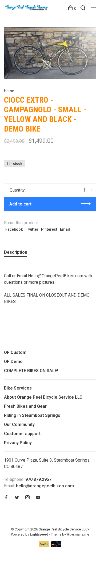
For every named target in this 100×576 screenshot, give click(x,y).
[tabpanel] (50, 53)
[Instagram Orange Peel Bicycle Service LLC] (27, 497)
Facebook (14, 229)
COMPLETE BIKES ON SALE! (31, 370)
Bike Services (18, 388)
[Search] (84, 8)
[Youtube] (38, 497)
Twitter (32, 229)
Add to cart (20, 204)
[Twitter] (17, 497)
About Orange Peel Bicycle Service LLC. (43, 397)
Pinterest (49, 229)
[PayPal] (44, 545)
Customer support (22, 433)
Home (9, 91)
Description (15, 252)
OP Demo (13, 361)
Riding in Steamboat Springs (32, 415)
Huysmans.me (78, 534)
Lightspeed (39, 534)
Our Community (19, 424)
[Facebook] (6, 497)
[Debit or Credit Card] (56, 545)
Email (65, 229)
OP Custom (15, 352)
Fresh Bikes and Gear (25, 406)
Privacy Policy (18, 442)
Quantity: (18, 190)
